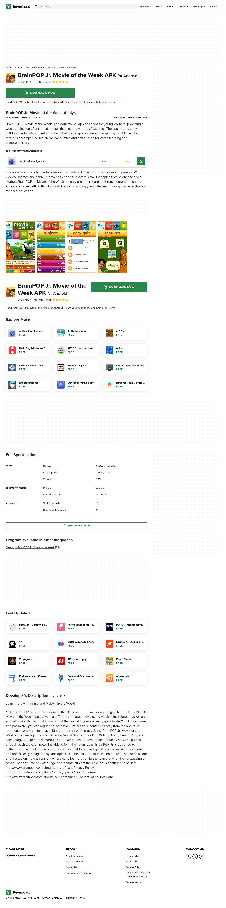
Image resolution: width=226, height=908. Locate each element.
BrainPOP (60, 696)
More (213, 6)
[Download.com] (18, 6)
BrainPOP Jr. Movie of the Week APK (77, 75)
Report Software (79, 525)
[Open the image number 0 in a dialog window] (20, 247)
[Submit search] (36, 6)
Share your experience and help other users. (90, 102)
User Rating (45, 82)
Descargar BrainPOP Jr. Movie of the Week (30, 547)
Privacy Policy (133, 856)
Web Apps (198, 6)
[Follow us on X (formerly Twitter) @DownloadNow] (195, 856)
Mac (158, 6)
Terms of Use (132, 861)
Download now (43, 93)
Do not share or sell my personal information (138, 874)
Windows (145, 6)
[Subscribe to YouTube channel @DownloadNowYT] (201, 856)
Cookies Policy (133, 867)
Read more (142, 117)
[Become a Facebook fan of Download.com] (188, 856)
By (24, 82)
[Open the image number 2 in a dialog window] (81, 247)
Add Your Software (75, 861)
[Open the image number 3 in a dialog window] (112, 247)
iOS (169, 6)
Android (182, 6)
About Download (74, 856)
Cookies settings (134, 882)
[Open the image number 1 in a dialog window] (51, 247)
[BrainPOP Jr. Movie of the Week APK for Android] (10, 78)
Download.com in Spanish (79, 873)
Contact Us (71, 867)
